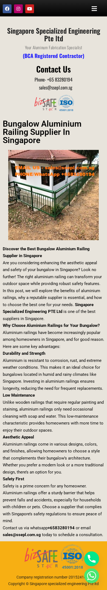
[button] (94, 9)
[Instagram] (18, 8)
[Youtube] (29, 8)
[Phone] (91, 558)
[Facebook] (7, 8)
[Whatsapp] (91, 575)
